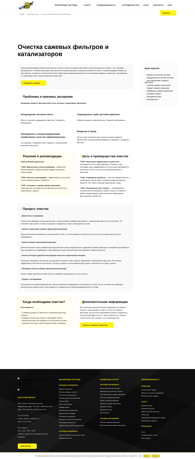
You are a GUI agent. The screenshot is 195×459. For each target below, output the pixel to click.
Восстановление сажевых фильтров (113, 394)
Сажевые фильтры (65, 438)
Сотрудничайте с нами (149, 435)
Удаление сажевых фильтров (110, 403)
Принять (146, 456)
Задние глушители (65, 389)
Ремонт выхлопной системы (110, 388)
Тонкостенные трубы (148, 390)
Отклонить (155, 456)
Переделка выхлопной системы (111, 391)
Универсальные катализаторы (69, 398)
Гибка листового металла (150, 411)
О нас (143, 432)
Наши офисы (145, 438)
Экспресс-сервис (106, 406)
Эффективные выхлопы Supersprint (71, 425)
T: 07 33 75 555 (23, 415)
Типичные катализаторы (67, 395)
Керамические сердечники (68, 410)
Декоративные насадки (67, 413)
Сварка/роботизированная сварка (153, 417)
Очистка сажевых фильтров (110, 397)
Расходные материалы (67, 416)
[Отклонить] (192, 456)
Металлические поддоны (150, 396)
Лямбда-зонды (64, 407)
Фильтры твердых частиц (68, 392)
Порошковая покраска (149, 421)
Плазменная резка (147, 408)
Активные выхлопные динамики (70, 419)
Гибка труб (145, 414)
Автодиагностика (106, 409)
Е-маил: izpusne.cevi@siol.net (28, 418)
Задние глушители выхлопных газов (71, 435)
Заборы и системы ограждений (152, 393)
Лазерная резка (146, 405)
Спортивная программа (67, 422)
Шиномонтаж (104, 413)
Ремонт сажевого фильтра (109, 400)
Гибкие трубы (63, 401)
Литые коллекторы (65, 404)
